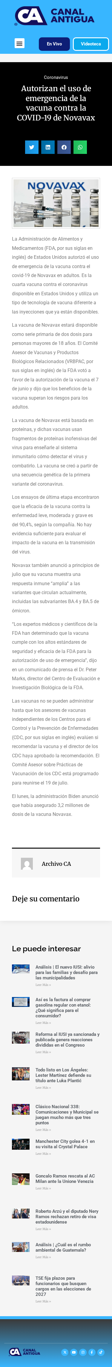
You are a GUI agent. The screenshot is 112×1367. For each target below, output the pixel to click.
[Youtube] (73, 1352)
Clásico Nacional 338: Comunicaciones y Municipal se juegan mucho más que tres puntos (67, 1115)
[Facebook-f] (92, 1352)
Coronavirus (56, 77)
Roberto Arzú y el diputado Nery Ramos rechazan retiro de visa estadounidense (67, 1217)
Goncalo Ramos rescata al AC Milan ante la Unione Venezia (65, 1178)
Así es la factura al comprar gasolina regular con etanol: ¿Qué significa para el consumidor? (63, 1008)
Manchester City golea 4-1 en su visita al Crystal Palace (65, 1144)
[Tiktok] (101, 1352)
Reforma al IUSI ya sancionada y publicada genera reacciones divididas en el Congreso (67, 1040)
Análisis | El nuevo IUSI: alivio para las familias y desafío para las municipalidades (67, 972)
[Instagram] (82, 1352)
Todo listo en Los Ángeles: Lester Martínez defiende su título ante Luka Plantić (63, 1075)
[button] (19, 43)
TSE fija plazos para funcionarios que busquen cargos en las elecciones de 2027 (63, 1286)
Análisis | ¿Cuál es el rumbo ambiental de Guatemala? (63, 1247)
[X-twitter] (64, 1352)
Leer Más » (43, 985)
